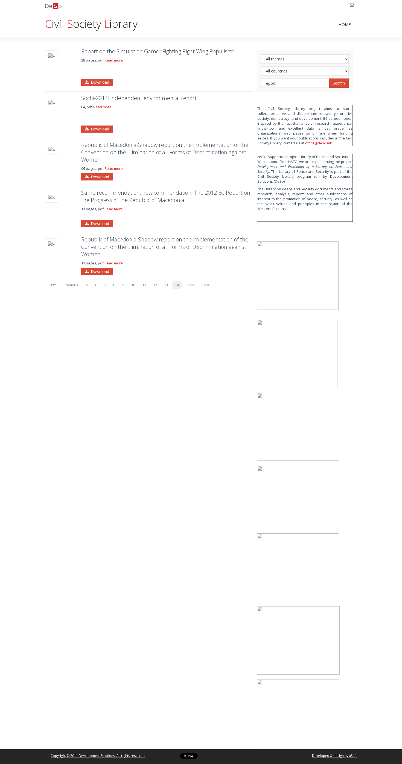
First (52, 284)
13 (166, 284)
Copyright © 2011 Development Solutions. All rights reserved (98, 755)
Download (99, 82)
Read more (113, 60)
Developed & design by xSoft (334, 755)
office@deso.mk (318, 143)
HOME (344, 24)
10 (133, 284)
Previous (70, 284)
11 (144, 284)
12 (155, 284)
